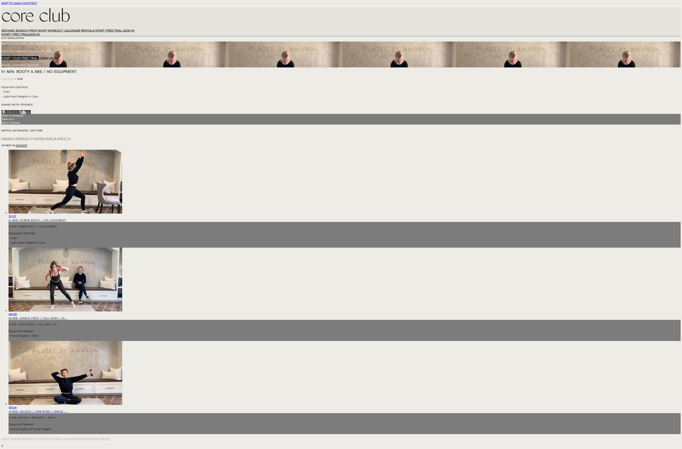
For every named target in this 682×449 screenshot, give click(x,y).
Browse (8, 30)
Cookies (42, 439)
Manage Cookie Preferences (74, 439)
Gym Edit (8, 79)
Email (26, 112)
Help (5, 439)
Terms (15, 439)
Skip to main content (19, 3)
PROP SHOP (38, 30)
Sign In (34, 34)
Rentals (88, 30)
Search (22, 30)
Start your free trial (20, 58)
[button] (3, 27)
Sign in (128, 30)
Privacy (28, 439)
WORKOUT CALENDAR (64, 30)
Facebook (10, 112)
